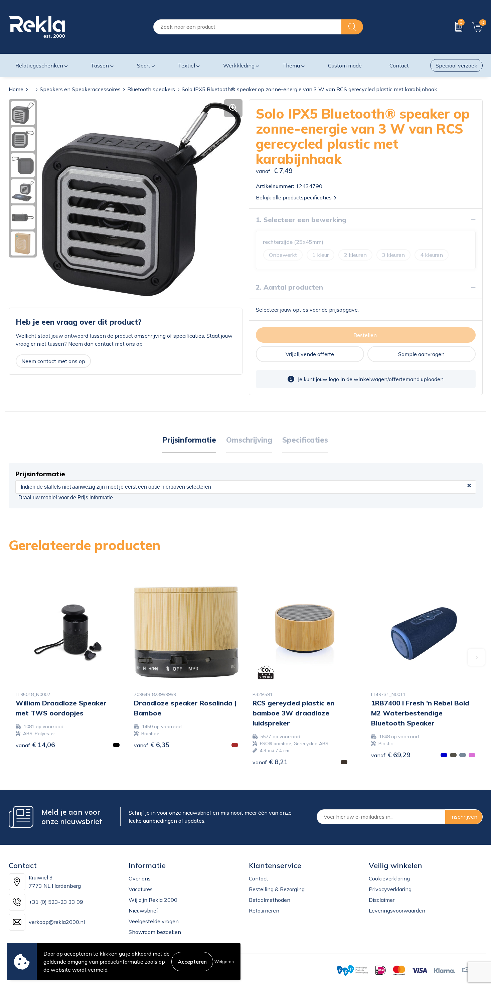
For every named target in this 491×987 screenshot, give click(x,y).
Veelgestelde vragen (154, 921)
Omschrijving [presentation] (249, 440)
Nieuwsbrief (143, 910)
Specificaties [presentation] (305, 440)
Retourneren (264, 910)
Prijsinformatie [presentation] (189, 440)
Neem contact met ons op (53, 361)
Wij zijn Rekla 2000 (153, 899)
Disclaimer (381, 899)
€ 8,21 (270, 762)
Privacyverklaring (390, 889)
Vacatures (141, 889)
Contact (258, 878)
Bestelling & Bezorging (277, 889)
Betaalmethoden (269, 899)
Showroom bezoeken (155, 932)
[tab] (189, 440)
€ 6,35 (151, 745)
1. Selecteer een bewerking (301, 219)
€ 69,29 (391, 755)
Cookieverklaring (389, 878)
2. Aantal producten (289, 287)
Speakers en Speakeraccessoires (80, 89)
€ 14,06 (35, 745)
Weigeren (224, 961)
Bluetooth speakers (151, 89)
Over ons (140, 878)
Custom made (345, 65)
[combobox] (247, 26)
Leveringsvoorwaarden (397, 910)
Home (16, 89)
